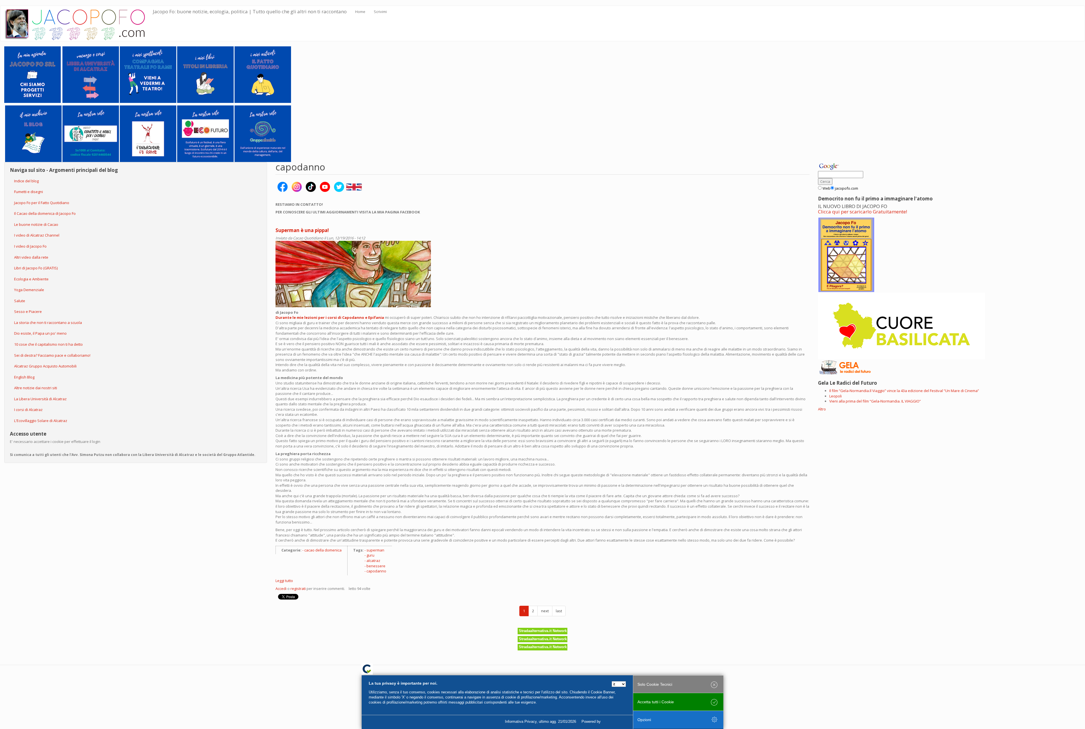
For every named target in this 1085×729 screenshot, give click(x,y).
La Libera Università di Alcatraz (40, 398)
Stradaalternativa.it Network (543, 631)
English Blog (24, 377)
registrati (298, 588)
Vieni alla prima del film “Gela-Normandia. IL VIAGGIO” (875, 401)
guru (370, 555)
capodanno (376, 571)
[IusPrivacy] (614, 721)
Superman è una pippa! (302, 230)
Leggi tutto (284, 580)
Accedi (281, 588)
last (559, 610)
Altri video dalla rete (31, 257)
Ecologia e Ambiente (31, 279)
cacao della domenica (323, 550)
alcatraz (373, 560)
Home (360, 11)
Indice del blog (26, 180)
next (545, 610)
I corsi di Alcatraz (28, 409)
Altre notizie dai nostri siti (35, 387)
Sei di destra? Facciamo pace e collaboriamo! (52, 355)
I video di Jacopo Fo (30, 246)
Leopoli (835, 396)
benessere (375, 565)
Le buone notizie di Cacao (36, 224)
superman (375, 550)
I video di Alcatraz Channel (36, 235)
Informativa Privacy (521, 721)
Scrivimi (380, 11)
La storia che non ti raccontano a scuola (48, 322)
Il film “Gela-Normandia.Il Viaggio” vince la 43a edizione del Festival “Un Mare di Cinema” (904, 390)
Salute (19, 300)
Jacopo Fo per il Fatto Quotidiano (41, 202)
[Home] (79, 23)
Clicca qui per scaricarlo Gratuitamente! (862, 211)
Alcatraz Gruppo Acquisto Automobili (45, 366)
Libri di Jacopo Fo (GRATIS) (36, 268)
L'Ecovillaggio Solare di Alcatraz (40, 420)
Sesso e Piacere (28, 311)
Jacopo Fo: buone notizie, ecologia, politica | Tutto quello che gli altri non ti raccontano (250, 11)
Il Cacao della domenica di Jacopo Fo (45, 213)
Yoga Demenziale (29, 289)
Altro (822, 409)
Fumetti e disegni (28, 191)
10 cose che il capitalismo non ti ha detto (48, 344)
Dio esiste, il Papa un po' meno (40, 333)
